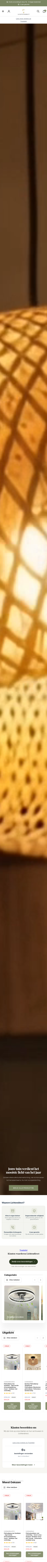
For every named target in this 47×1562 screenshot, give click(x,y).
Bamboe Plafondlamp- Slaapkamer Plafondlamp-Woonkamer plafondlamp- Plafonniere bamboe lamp (33, 1387)
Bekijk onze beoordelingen (22, 1262)
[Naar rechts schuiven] (40, 1280)
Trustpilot (23, 1250)
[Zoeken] (38, 11)
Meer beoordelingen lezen (22, 1465)
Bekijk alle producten (23, 1188)
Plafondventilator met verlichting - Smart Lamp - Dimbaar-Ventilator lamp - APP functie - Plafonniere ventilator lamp (34, 1536)
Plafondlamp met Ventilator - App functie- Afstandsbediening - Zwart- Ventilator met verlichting (11, 1387)
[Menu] (3, 11)
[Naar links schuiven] (34, 1280)
